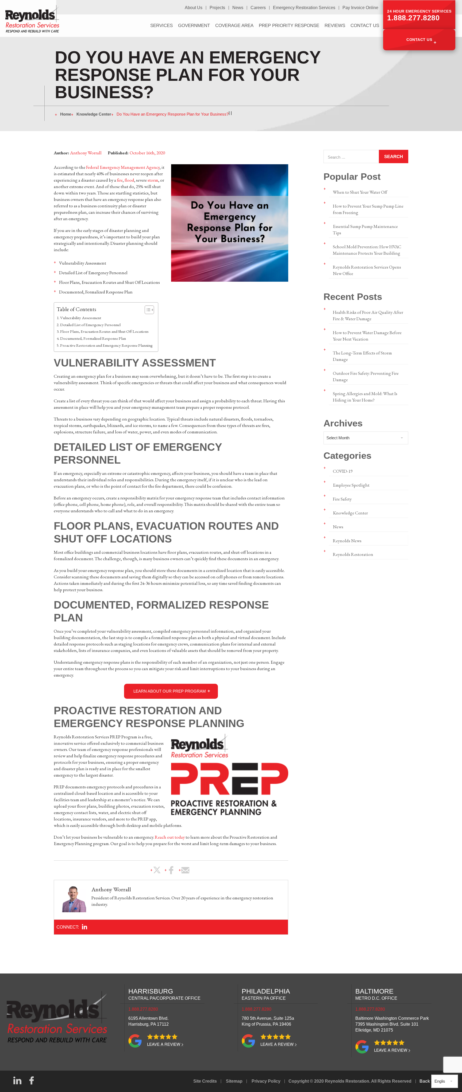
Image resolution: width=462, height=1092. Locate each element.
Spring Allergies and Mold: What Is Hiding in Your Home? (365, 397)
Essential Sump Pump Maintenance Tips (365, 229)
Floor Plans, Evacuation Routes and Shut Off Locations (104, 331)
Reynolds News (347, 541)
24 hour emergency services (419, 15)
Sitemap (234, 1081)
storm (153, 180)
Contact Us (419, 39)
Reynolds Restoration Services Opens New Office (367, 270)
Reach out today (170, 837)
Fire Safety (342, 499)
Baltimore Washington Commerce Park (392, 1024)
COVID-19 (343, 471)
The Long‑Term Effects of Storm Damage (362, 356)
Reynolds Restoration (353, 554)
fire (120, 180)
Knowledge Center (93, 114)
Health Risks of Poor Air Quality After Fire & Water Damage (368, 315)
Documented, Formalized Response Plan (93, 338)
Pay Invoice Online (360, 8)
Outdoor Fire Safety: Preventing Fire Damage (366, 376)
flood (129, 180)
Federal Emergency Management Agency (123, 167)
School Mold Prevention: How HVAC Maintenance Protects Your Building (367, 250)
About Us (193, 8)
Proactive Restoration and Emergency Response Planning (106, 345)
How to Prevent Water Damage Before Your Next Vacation (367, 336)
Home (65, 114)
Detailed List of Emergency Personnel (90, 324)
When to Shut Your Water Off (360, 192)
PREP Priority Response (289, 25)
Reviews (335, 25)
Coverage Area (234, 25)
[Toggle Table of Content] (147, 309)
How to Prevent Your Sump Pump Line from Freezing (368, 209)
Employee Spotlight (351, 485)
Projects (217, 8)
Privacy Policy (266, 1081)
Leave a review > (165, 1044)
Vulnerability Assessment (80, 317)
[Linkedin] (84, 927)
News (237, 8)
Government (194, 25)
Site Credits (205, 1081)
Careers (258, 8)
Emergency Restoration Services (304, 8)
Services (161, 25)
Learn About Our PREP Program (169, 691)
